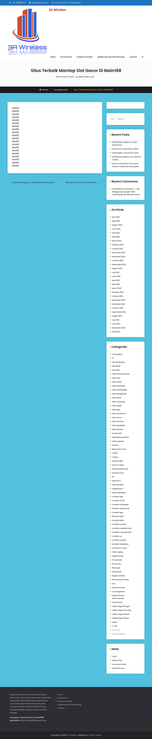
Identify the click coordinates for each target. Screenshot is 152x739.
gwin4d (38, 720)
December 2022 (118, 300)
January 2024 (117, 248)
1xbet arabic (117, 382)
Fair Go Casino (118, 465)
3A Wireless (57, 10)
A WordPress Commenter (122, 189)
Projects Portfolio (85, 57)
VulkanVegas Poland (120, 618)
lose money (31, 697)
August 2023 (117, 268)
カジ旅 (114, 626)
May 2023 (116, 280)
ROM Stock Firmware (120, 579)
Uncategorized (60, 89)
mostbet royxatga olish (122, 532)
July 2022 (115, 320)
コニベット (116, 630)
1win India (116, 370)
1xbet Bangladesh (119, 394)
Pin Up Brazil (117, 560)
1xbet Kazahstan (119, 413)
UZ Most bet (117, 602)
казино (114, 622)
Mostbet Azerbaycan (121, 508)
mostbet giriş (117, 512)
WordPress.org (118, 668)
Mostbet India (118, 516)
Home (53, 57)
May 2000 (116, 331)
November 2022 (118, 304)
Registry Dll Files (118, 576)
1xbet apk (116, 378)
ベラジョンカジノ (118, 634)
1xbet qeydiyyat (118, 425)
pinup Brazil (116, 572)
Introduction (66, 57)
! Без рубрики (117, 354)
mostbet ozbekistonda (121, 528)
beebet (115, 445)
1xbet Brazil (116, 397)
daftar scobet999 (27, 720)
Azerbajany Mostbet (120, 437)
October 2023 (117, 260)
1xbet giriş (116, 409)
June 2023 (116, 276)
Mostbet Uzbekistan (120, 544)
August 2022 (117, 316)
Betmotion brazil (119, 449)
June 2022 (116, 324)
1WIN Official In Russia (120, 374)
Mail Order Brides (119, 492)
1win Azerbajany (118, 362)
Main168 (15, 108)
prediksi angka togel (85, 77)
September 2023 (119, 264)
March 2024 (116, 241)
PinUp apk (116, 568)
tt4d (44, 720)
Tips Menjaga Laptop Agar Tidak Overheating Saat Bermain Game (126, 192)
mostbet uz (117, 536)
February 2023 (117, 292)
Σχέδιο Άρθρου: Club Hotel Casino (125, 153)
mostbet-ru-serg (119, 548)
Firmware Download (120, 469)
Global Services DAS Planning (111, 57)
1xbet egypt (117, 405)
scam (12, 694)
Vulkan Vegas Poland (120, 614)
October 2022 (117, 308)
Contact (133, 57)
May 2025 (116, 217)
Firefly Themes (95, 735)
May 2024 (116, 233)
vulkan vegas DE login (120, 606)
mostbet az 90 (118, 500)
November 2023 (118, 256)
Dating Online (117, 461)
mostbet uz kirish (119, 540)
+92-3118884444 (18, 3)
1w (113, 358)
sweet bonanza (118, 587)
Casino (115, 453)
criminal (19, 706)
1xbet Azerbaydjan (119, 390)
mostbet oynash (119, 524)
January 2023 (117, 296)
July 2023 (115, 272)
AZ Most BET (117, 433)
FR (113, 477)
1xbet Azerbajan (118, 386)
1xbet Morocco (118, 421)
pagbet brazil (117, 556)
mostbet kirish (118, 520)
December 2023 (118, 252)
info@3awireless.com (40, 3)
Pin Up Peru (116, 564)
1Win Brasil (116, 366)
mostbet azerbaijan (120, 504)
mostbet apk (117, 496)
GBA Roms (116, 481)
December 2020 (118, 328)
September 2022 (119, 312)
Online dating (117, 552)
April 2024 (116, 237)
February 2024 (118, 244)
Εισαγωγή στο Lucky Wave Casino (125, 149)
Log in (114, 656)
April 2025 (116, 221)
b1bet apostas (118, 441)
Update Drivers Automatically (118, 596)
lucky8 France (117, 489)
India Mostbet (118, 484)
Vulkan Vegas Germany (121, 610)
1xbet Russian (117, 429)
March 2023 (116, 288)
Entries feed (117, 660)
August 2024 (117, 225)
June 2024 (116, 229)
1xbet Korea (117, 417)
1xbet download (118, 401)
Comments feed (119, 664)
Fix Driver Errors (118, 473)
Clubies (115, 457)
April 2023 (116, 284)
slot (113, 583)
